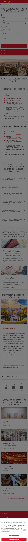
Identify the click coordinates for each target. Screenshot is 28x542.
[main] (14, 530)
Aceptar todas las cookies (14, 539)
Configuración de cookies (14, 535)
